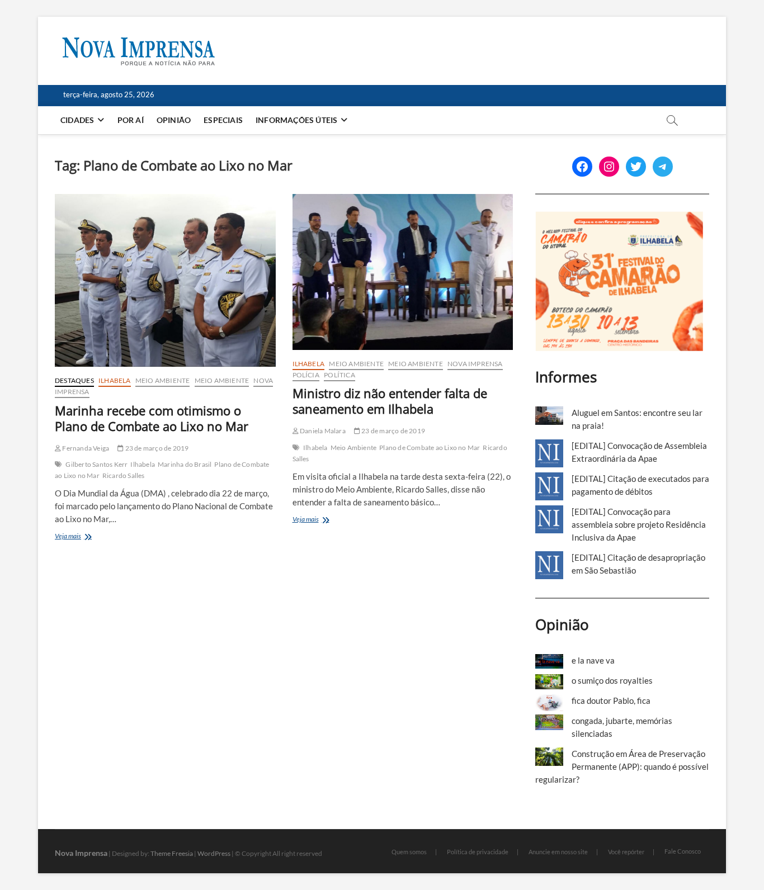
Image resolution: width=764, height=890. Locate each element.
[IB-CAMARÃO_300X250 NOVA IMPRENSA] (619, 217)
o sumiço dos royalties (612, 680)
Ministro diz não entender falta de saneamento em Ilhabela (390, 401)
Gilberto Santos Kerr (96, 464)
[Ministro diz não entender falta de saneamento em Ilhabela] (403, 272)
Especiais (223, 120)
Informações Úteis (296, 120)
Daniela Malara (322, 431)
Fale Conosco (682, 851)
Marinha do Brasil (184, 464)
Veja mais (80, 537)
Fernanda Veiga (85, 448)
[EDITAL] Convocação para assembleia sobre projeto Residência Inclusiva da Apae (639, 524)
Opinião (174, 120)
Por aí (130, 120)
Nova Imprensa (475, 363)
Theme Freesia (171, 853)
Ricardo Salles (123, 475)
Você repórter (626, 851)
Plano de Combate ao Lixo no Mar (429, 447)
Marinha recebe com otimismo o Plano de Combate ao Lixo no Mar (151, 418)
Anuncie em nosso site (558, 851)
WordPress (213, 853)
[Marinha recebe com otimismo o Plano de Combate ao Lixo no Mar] (165, 280)
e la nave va (593, 660)
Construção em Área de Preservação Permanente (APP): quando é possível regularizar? (622, 766)
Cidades (77, 120)
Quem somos (409, 851)
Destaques (74, 380)
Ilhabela (114, 380)
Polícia (306, 375)
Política (339, 375)
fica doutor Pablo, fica (611, 700)
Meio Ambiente (162, 380)
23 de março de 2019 (156, 448)
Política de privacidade (477, 851)
